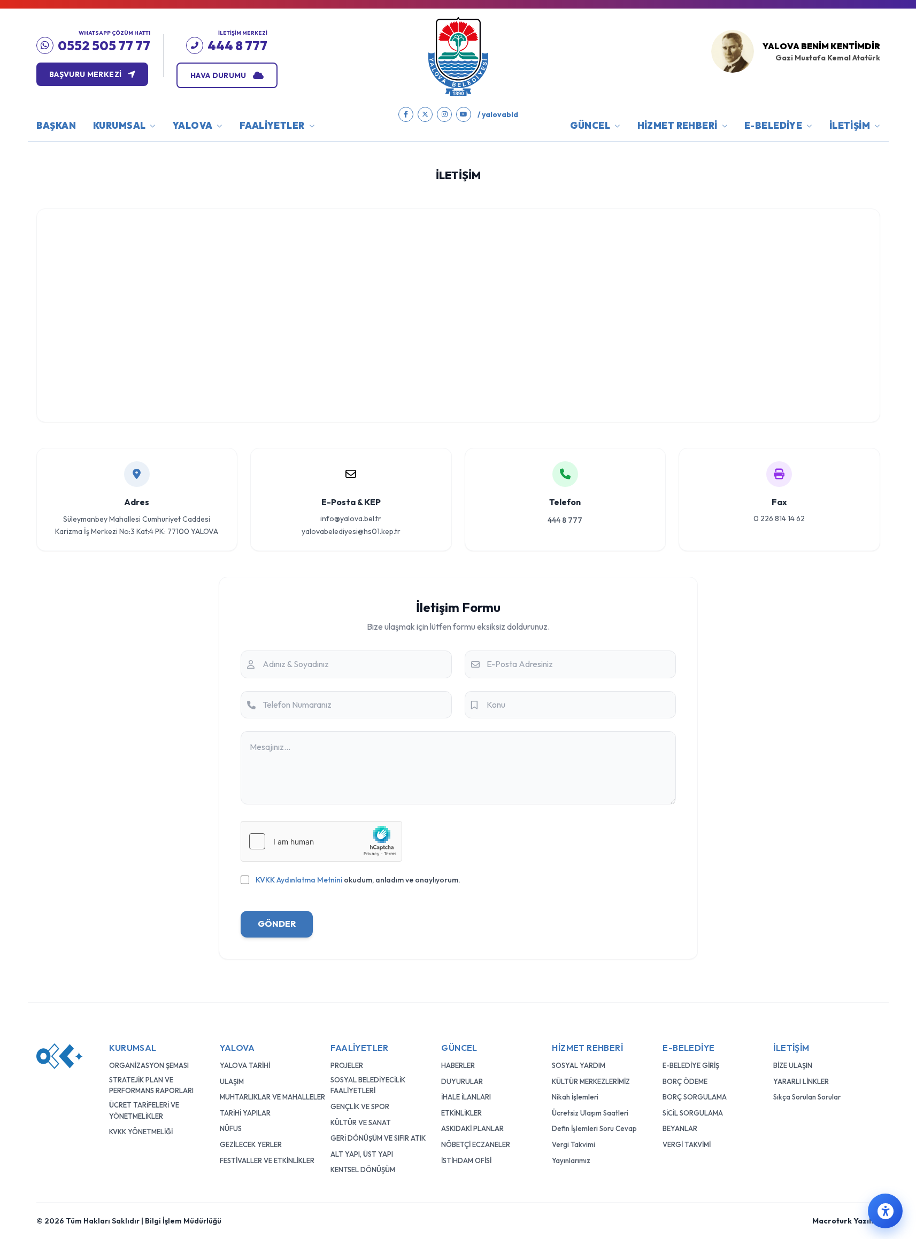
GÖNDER (277, 923)
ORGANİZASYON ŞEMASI (149, 1065)
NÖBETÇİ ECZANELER (475, 1144)
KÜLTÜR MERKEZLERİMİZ (591, 1081)
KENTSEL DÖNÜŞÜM (362, 1169)
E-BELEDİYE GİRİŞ (691, 1065)
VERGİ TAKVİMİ (687, 1144)
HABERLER (458, 1065)
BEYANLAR (680, 1128)
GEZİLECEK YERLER (251, 1144)
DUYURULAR (462, 1081)
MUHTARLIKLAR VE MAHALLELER (272, 1097)
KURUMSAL (119, 125)
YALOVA (193, 125)
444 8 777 (565, 520)
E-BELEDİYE (773, 125)
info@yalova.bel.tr (350, 518)
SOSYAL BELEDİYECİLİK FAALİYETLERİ (367, 1085)
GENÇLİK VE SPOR (359, 1106)
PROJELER (346, 1065)
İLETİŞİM (849, 125)
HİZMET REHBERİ (677, 125)
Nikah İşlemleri (575, 1097)
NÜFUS (231, 1128)
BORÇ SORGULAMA (695, 1097)
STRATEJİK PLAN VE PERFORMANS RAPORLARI (151, 1085)
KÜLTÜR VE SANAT (360, 1122)
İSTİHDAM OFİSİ (466, 1160)
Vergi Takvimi (573, 1144)
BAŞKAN (56, 125)
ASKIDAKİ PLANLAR (472, 1128)
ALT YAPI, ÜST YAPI (361, 1154)
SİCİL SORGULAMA (693, 1113)
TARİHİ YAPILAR (245, 1113)
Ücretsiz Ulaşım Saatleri (590, 1113)
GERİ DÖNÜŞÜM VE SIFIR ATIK (378, 1138)
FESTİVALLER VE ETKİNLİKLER (267, 1160)
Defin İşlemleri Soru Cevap (594, 1128)
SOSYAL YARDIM (578, 1065)
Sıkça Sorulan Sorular (807, 1097)
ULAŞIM (232, 1081)
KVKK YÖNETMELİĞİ (141, 1131)
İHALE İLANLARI (466, 1097)
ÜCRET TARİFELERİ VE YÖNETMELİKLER (144, 1110)
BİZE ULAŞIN (792, 1065)
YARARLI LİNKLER (801, 1081)
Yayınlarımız (571, 1160)
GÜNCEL (590, 125)
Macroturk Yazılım (846, 1221)
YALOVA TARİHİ (245, 1065)
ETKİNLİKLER (461, 1113)
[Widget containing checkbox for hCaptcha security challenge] (321, 841)
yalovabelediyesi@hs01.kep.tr (351, 531)
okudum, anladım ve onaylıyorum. (358, 880)
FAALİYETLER (272, 125)
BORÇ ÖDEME (685, 1081)
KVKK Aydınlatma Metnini (299, 880)
